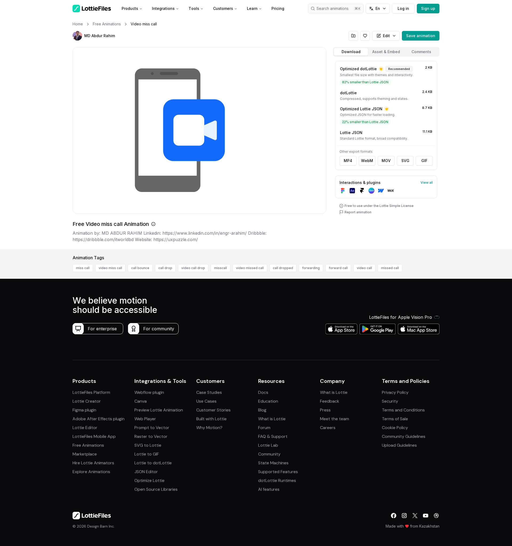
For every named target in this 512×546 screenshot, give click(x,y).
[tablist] (386, 52)
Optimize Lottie (149, 480)
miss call (83, 268)
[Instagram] (404, 515)
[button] (77, 36)
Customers (223, 8)
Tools (194, 8)
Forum (264, 427)
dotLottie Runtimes (277, 480)
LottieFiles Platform (91, 392)
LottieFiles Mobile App (94, 436)
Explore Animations (91, 471)
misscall (220, 268)
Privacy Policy (395, 392)
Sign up (428, 8)
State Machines (273, 463)
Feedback (329, 401)
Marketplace (85, 454)
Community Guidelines (403, 436)
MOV (386, 160)
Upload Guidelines (399, 445)
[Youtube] (425, 515)
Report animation (358, 212)
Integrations (163, 8)
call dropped (283, 268)
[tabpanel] (386, 154)
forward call (338, 268)
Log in (403, 8)
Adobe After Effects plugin (99, 419)
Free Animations (88, 445)
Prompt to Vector (151, 427)
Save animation (420, 35)
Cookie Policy (395, 427)
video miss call (110, 268)
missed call (390, 268)
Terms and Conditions (403, 410)
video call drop (193, 268)
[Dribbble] (436, 515)
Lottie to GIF (146, 454)
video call (364, 268)
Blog (262, 410)
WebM (367, 160)
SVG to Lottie (147, 445)
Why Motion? (209, 427)
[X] (415, 515)
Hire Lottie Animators (93, 463)
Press (325, 410)
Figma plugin (84, 410)
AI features (268, 489)
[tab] (351, 52)
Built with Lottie (211, 419)
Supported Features (278, 471)
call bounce (140, 268)
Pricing (277, 8)
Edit (386, 35)
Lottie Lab (268, 445)
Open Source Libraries (156, 489)
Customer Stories (213, 410)
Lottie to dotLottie (153, 463)
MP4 (348, 160)
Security (390, 401)
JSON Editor (146, 471)
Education (268, 401)
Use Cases (206, 401)
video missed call (250, 268)
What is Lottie (272, 419)
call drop (165, 268)
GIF (424, 160)
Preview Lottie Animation (158, 410)
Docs (263, 392)
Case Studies (209, 392)
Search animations (333, 8)
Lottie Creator (87, 401)
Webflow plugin (149, 392)
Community (269, 454)
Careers (327, 427)
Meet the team (334, 419)
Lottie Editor (85, 427)
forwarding (311, 268)
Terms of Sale (395, 419)
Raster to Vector (150, 436)
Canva (140, 401)
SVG (405, 160)
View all (427, 182)
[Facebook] (393, 515)
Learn (252, 8)
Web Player (145, 419)
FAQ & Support (272, 436)
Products (130, 8)
